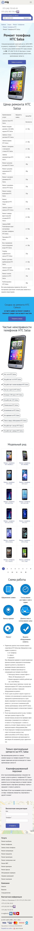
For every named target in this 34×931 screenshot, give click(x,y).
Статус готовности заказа (10, 15)
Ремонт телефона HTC (10, 27)
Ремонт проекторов (6, 857)
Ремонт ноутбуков (6, 841)
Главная (3, 24)
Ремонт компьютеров (7, 851)
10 (12, 572)
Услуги (9, 24)
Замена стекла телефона (8, 847)
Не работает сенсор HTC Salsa (13, 426)
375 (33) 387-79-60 (9, 11)
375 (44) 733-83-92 (10, 8)
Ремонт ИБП (4, 863)
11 (16, 572)
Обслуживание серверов (8, 873)
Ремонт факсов (5, 869)
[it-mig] (5, 2)
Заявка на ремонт (17, 62)
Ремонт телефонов (18, 24)
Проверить (27, 18)
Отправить (12, 826)
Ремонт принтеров (6, 866)
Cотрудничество (5, 893)
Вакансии (3, 889)
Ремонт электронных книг (8, 860)
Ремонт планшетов (6, 854)
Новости (3, 886)
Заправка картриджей (7, 876)
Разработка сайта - (7, 928)
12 (21, 572)
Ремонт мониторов (6, 879)
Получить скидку (17, 319)
